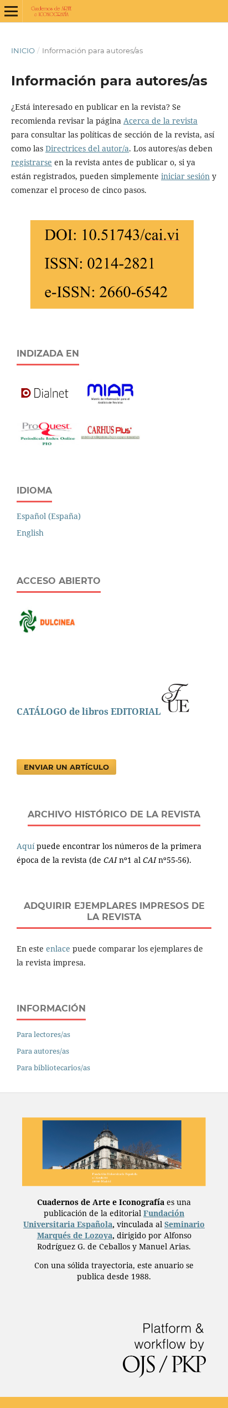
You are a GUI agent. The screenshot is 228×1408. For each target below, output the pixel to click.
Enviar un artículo (66, 767)
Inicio (23, 50)
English (30, 532)
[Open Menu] (11, 11)
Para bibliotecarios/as (53, 1067)
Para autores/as (43, 1051)
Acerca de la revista (160, 120)
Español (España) (49, 516)
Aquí (27, 846)
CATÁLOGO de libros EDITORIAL (88, 711)
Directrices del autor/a (87, 148)
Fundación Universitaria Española (103, 1218)
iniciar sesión (185, 176)
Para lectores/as (43, 1034)
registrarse (31, 162)
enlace (58, 948)
